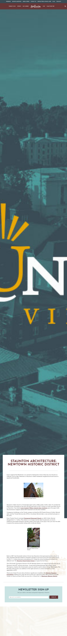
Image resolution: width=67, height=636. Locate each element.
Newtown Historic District (49, 576)
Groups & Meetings (16, 1)
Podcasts (58, 1)
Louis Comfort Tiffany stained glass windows (33, 508)
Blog (54, 1)
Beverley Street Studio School (25, 561)
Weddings (8, 1)
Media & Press (26, 1)
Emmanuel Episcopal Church (32, 518)
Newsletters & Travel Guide (44, 1)
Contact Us (33, 1)
